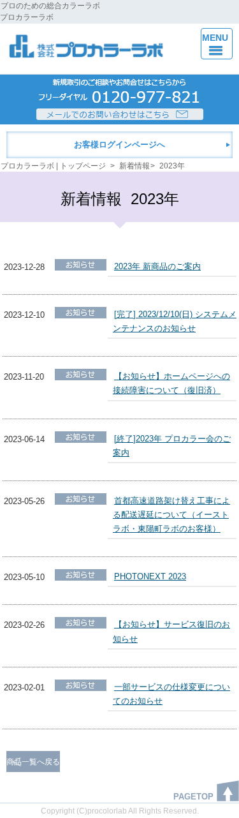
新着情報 (134, 165)
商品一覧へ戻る (33, 761)
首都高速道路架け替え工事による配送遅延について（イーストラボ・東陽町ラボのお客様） (171, 514)
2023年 (172, 165)
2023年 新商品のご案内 (157, 266)
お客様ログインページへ (119, 144)
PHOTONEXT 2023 (150, 576)
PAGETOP (193, 796)
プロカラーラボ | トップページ (53, 165)
